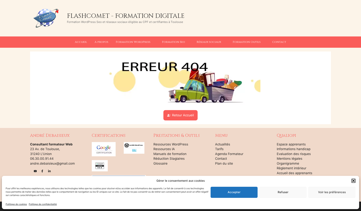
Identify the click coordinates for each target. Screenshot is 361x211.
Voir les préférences (332, 192)
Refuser (283, 192)
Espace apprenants (291, 144)
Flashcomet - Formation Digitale (125, 16)
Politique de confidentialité (43, 204)
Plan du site (224, 163)
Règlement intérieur (291, 168)
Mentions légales (289, 158)
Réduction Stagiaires (169, 158)
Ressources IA (164, 149)
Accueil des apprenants (294, 173)
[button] (353, 181)
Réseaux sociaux (209, 42)
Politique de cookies (16, 204)
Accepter (234, 192)
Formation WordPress (133, 42)
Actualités (222, 144)
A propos (101, 42)
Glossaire (160, 163)
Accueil (81, 42)
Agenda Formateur (229, 154)
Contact (279, 42)
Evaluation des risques (294, 154)
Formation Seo (173, 42)
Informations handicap (293, 149)
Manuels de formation (170, 154)
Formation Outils (247, 42)
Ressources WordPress (170, 144)
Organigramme (288, 163)
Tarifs (219, 149)
